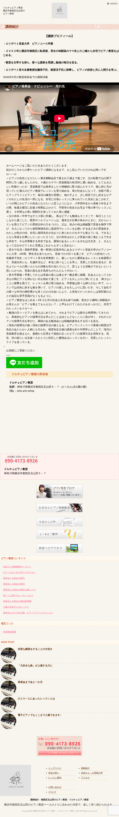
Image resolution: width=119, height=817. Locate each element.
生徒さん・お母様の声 (92, 773)
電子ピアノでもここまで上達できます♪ (39, 715)
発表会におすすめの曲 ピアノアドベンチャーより (28, 613)
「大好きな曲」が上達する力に (35, 665)
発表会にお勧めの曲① (14, 578)
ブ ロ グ (52, 792)
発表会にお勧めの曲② (14, 584)
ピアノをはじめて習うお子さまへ (19, 572)
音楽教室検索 (9, 632)
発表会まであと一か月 (30, 682)
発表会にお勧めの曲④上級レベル (19, 590)
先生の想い (53, 773)
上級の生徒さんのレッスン (16, 607)
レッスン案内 (54, 778)
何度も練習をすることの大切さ (35, 649)
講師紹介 (85, 768)
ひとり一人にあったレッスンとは (36, 698)
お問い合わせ (54, 787)
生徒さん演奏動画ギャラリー (17, 567)
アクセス (85, 778)
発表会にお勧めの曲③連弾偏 (17, 601)
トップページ (54, 768)
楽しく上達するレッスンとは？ (18, 595)
